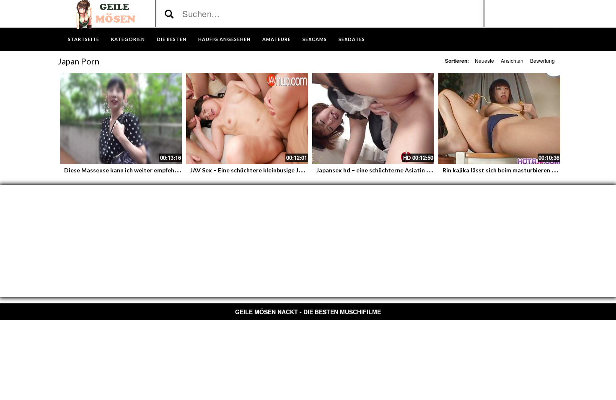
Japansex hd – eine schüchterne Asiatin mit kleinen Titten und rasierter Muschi (426, 170)
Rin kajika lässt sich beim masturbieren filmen (505, 170)
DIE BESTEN (171, 39)
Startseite (83, 39)
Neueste (484, 60)
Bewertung (542, 60)
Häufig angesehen (224, 39)
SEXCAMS (315, 39)
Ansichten (512, 60)
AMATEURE (276, 39)
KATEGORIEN (128, 39)
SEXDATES (352, 39)
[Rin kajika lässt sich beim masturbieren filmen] (499, 118)
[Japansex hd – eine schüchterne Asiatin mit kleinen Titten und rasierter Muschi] (373, 118)
